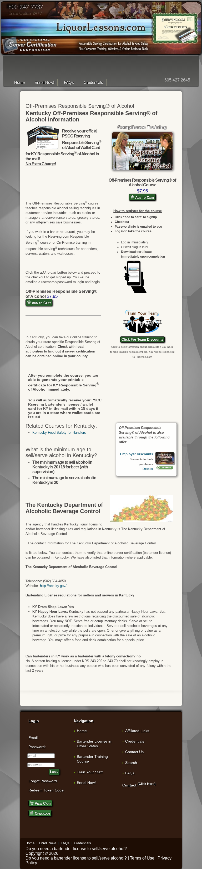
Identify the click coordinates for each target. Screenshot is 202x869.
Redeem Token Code (46, 790)
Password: (37, 747)
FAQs (69, 82)
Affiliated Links (137, 731)
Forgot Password (42, 781)
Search (131, 762)
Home (19, 82)
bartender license (70, 848)
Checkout (42, 813)
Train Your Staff (90, 772)
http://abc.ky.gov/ (53, 586)
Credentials (93, 82)
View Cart (42, 803)
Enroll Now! (44, 82)
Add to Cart (144, 198)
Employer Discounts (136, 454)
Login (54, 772)
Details (148, 469)
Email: (33, 737)
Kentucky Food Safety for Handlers (59, 433)
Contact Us (134, 752)
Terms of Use (142, 858)
